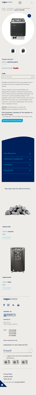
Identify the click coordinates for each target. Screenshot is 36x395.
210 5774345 (12, 332)
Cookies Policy (8, 376)
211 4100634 (12, 335)
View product (7, 237)
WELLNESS (10, 8)
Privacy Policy (7, 374)
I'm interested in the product (12, 120)
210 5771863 (12, 333)
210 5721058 (12, 330)
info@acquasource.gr (10, 340)
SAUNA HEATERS (7, 10)
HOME (4, 8)
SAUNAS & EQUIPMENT (23, 8)
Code (3, 73)
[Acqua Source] (7, 2)
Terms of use (7, 379)
